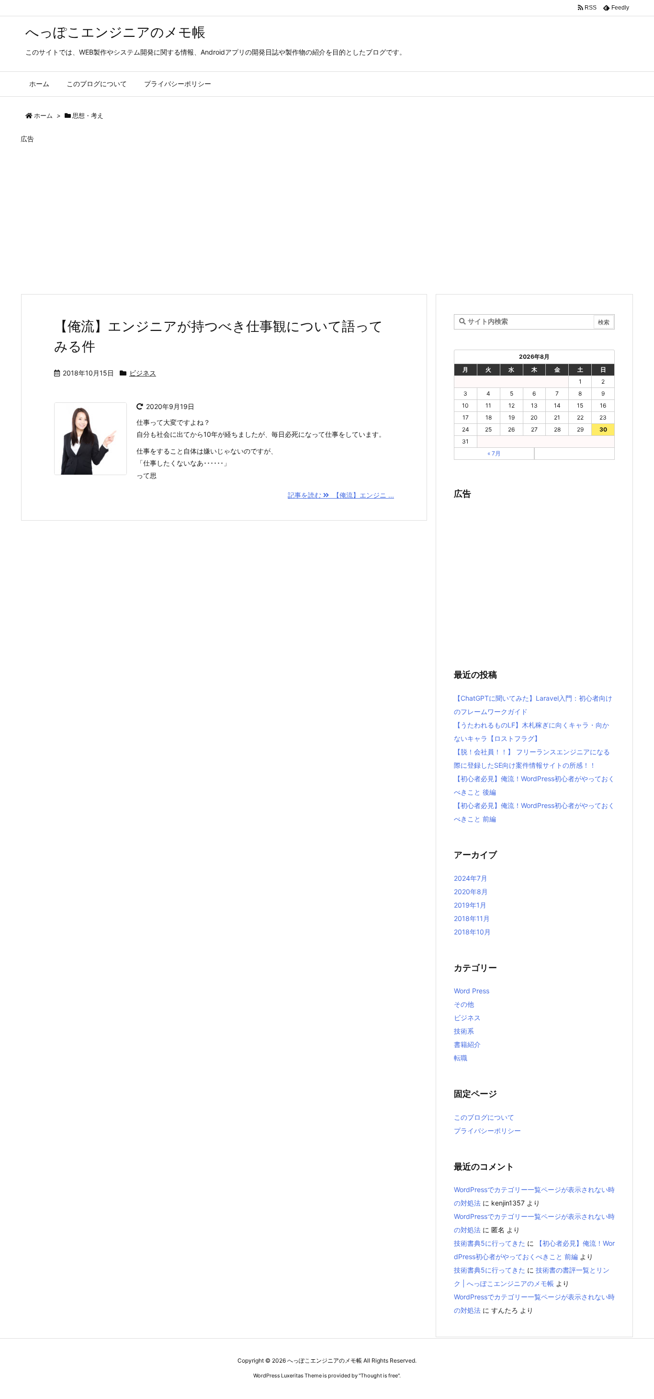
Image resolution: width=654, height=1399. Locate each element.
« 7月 (494, 453)
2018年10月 (472, 932)
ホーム (43, 115)
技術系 (464, 1031)
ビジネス (142, 373)
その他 (464, 1004)
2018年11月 (472, 918)
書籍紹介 (467, 1044)
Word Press (471, 991)
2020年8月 (471, 891)
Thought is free (379, 1375)
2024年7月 (470, 878)
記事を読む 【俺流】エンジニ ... (341, 495)
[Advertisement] (308, 215)
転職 (460, 1058)
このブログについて (484, 1117)
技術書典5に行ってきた (489, 1243)
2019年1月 (470, 905)
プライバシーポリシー (487, 1130)
